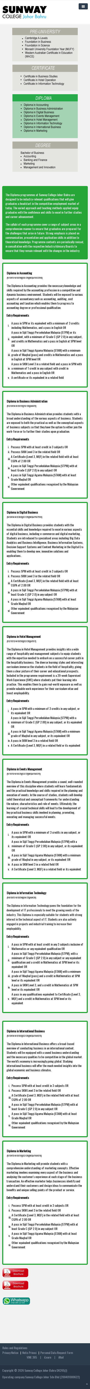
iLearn (47, 1357)
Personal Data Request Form (56, 1352)
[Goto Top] (87, 1383)
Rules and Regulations (14, 1347)
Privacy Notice (10, 1352)
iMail (61, 1357)
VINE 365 (32, 1357)
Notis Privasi (29, 1352)
